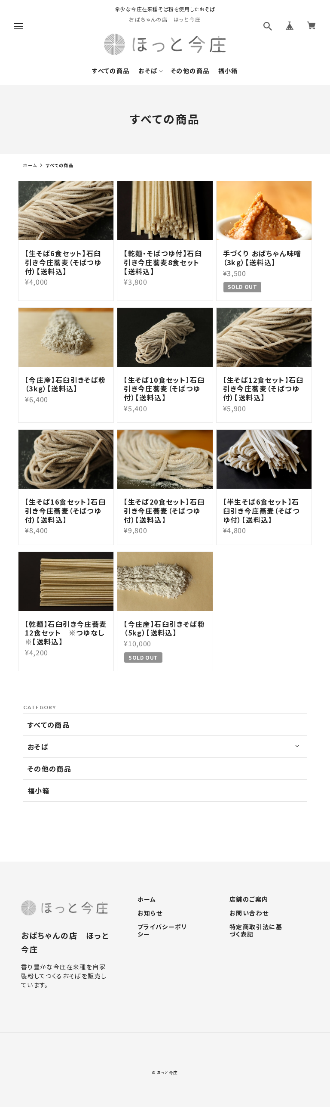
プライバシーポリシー (162, 931)
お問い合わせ (249, 913)
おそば (147, 70)
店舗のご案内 (248, 899)
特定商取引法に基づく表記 (255, 931)
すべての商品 (110, 70)
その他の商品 (190, 70)
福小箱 (228, 70)
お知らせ (150, 913)
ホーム (30, 165)
